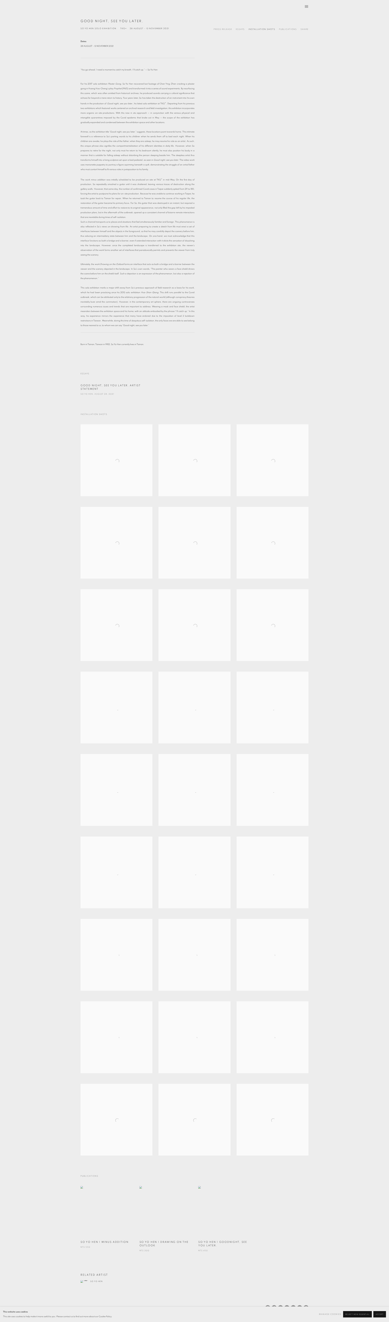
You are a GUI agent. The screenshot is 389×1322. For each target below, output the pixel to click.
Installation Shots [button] (261, 29)
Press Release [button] (223, 29)
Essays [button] (240, 29)
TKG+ (88, 6)
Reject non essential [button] (357, 1314)
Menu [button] (306, 6)
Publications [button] (288, 29)
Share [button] (304, 29)
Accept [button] (380, 1314)
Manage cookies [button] (330, 1314)
